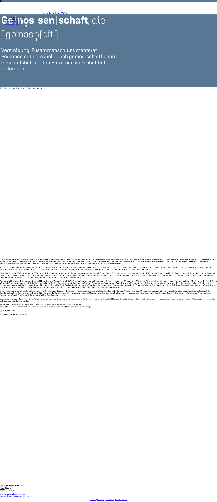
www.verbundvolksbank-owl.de (12, 494)
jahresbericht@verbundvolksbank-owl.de (16, 496)
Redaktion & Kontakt (121, 500)
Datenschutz (100, 500)
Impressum (93, 500)
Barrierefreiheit (110, 500)
